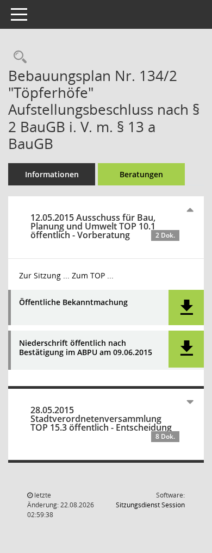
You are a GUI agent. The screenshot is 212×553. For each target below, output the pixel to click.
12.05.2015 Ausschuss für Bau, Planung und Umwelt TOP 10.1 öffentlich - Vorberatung (102, 226)
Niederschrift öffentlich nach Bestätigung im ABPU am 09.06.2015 (85, 348)
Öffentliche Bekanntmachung (73, 302)
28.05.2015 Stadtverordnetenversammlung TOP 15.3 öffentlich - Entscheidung (102, 422)
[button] (186, 307)
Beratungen (141, 174)
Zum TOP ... (93, 275)
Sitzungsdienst (150, 504)
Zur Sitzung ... (44, 275)
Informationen (52, 174)
